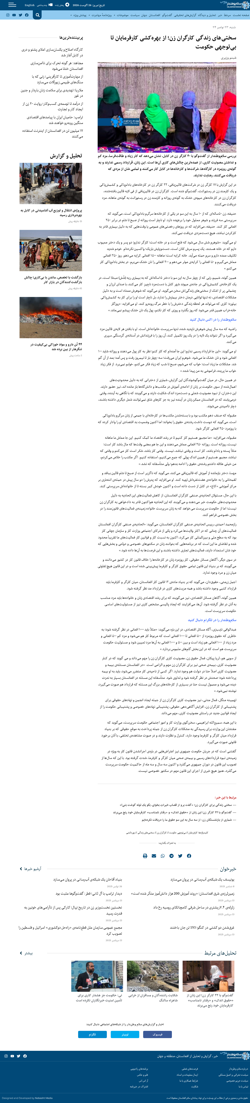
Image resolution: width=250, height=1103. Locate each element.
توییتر (125, 1034)
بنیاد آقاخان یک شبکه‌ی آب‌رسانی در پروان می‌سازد (87, 879)
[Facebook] (27, 15)
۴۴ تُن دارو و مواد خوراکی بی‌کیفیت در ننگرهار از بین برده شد (56, 346)
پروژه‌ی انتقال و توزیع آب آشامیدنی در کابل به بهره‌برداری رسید (51, 212)
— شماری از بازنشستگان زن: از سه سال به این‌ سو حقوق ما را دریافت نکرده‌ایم (189, 820)
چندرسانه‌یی (42, 5)
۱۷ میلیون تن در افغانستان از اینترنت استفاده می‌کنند (52, 133)
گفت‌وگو (167, 15)
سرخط (227, 15)
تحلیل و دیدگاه (207, 15)
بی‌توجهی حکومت (177, 832)
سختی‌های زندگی (146, 832)
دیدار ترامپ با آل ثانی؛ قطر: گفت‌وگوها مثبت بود (89, 893)
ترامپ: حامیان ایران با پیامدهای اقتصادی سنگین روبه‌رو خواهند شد (55, 120)
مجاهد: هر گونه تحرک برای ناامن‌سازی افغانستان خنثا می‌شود (56, 66)
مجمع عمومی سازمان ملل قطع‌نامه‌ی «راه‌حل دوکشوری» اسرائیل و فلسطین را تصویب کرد (70, 930)
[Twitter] (20, 15)
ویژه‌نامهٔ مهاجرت (102, 15)
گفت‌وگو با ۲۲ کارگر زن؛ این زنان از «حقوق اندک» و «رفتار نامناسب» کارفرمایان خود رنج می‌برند (210, 1000)
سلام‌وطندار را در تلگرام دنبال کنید (212, 620)
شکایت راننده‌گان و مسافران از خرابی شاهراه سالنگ (153, 997)
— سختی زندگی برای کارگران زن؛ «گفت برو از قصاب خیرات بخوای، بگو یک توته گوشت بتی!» (178, 805)
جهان (144, 15)
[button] (38, 15)
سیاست (134, 15)
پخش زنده (59, 5)
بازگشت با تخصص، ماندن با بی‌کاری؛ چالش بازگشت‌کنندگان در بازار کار (53, 279)
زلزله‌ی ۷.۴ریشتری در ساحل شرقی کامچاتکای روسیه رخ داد (193, 907)
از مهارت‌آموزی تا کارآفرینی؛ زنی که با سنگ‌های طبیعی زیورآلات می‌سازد (57, 79)
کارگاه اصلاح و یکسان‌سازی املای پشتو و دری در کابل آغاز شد (52, 52)
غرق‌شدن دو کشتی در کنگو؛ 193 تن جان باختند (202, 927)
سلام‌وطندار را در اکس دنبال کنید (213, 319)
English (30, 5)
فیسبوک (157, 1034)
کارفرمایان (192, 832)
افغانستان (154, 15)
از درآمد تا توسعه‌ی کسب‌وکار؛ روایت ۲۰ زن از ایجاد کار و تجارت (52, 106)
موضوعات (123, 15)
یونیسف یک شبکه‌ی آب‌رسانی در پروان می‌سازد (202, 879)
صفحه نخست (241, 15)
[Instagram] (8, 15)
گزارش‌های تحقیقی (185, 15)
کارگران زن (162, 832)
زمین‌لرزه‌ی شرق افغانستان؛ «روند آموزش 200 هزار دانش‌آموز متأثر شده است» (181, 893)
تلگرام (92, 1034)
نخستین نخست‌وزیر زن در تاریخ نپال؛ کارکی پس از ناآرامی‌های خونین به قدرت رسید (73, 910)
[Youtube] (14, 15)
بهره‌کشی (130, 832)
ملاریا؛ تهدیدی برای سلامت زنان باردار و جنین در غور (52, 93)
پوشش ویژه (80, 15)
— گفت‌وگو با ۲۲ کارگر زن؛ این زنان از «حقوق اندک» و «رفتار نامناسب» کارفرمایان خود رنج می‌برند (174, 812)
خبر (220, 15)
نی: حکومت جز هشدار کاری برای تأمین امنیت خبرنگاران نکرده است (99, 997)
